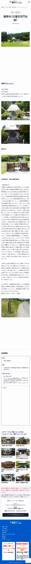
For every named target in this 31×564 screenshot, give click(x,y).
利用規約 (4, 538)
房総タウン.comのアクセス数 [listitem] (8, 534)
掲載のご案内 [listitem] (5, 526)
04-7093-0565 (7, 376)
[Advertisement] (15, 64)
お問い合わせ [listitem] (5, 530)
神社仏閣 (17, 12)
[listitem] (8, 441)
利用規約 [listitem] (4, 536)
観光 (13, 12)
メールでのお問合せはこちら (15, 514)
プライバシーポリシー (7, 539)
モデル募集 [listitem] (4, 528)
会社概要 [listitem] (4, 532)
